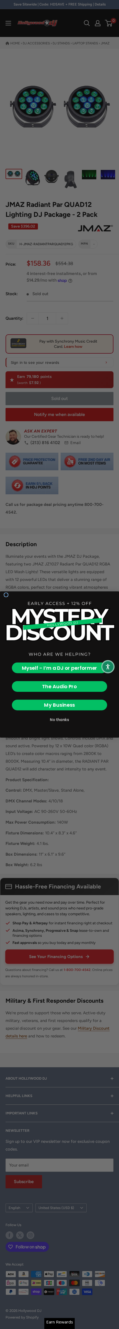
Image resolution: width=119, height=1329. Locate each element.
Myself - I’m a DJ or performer (59, 667)
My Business (59, 704)
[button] (108, 666)
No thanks (59, 719)
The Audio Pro (59, 686)
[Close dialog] (6, 595)
